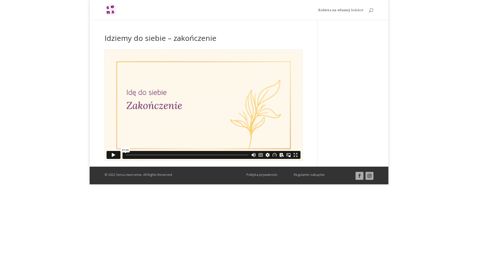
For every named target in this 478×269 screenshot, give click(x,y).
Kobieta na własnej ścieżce (340, 10)
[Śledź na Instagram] (369, 176)
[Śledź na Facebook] (359, 176)
